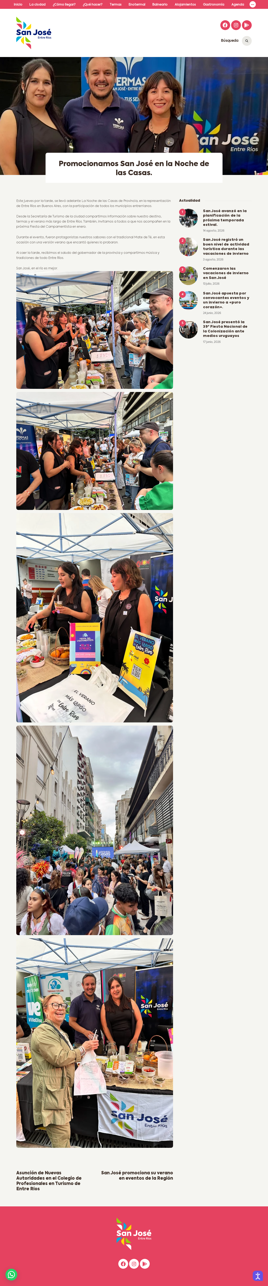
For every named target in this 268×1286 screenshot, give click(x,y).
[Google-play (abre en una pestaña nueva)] (247, 25)
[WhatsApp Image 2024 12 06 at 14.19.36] (94, 832)
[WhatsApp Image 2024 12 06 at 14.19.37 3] (94, 619)
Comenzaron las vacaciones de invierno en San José (226, 273)
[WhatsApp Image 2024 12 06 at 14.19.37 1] (94, 452)
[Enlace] (253, 4)
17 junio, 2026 (212, 342)
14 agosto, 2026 (213, 230)
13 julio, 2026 (211, 283)
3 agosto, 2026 (213, 259)
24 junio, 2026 (212, 313)
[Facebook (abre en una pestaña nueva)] (225, 25)
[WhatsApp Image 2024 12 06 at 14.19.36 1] (94, 1044)
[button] (11, 1274)
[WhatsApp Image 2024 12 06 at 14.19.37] (94, 331)
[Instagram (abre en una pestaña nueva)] (236, 25)
